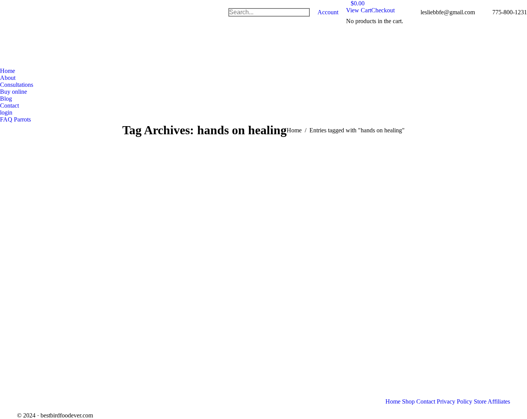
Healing (32, 165)
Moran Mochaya (55, 237)
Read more (43, 330)
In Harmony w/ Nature (48, 176)
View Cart (358, 10)
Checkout (383, 10)
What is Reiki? (178, 262)
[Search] (303, 12)
